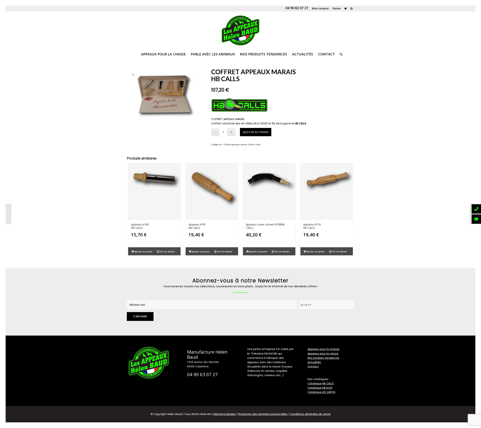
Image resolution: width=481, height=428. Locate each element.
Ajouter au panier (255, 132)
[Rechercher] (339, 54)
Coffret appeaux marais (235, 144)
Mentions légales (224, 414)
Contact (313, 366)
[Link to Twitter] (345, 8)
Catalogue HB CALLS (321, 383)
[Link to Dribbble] (351, 8)
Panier (337, 8)
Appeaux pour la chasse (323, 349)
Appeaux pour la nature (323, 353)
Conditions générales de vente (310, 414)
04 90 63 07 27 (297, 8)
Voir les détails (167, 251)
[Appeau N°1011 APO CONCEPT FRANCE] (8, 214)
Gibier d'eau (254, 144)
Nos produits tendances (323, 358)
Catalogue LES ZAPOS (321, 392)
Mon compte (320, 8)
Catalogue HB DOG (320, 388)
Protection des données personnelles (262, 414)
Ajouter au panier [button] (143, 251)
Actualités (314, 362)
